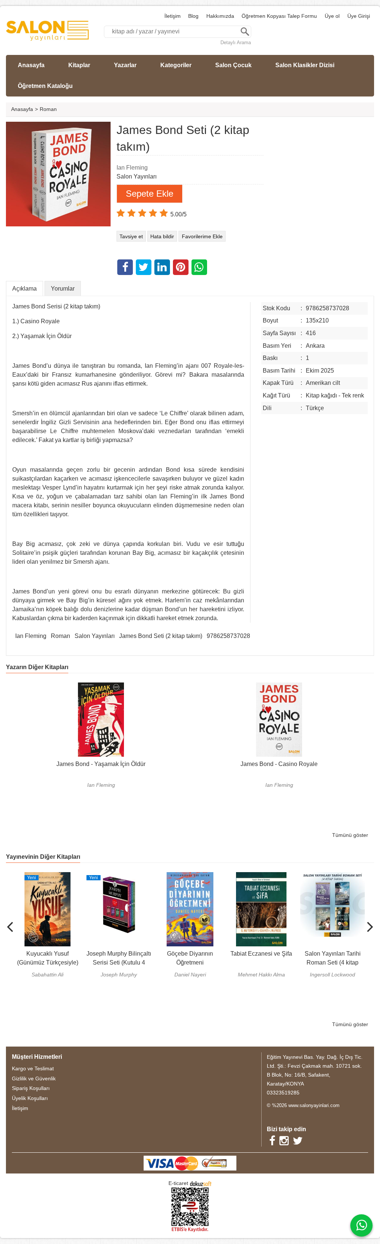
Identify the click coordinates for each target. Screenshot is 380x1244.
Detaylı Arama (235, 42)
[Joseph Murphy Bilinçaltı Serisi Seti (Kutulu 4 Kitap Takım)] (118, 876)
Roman (60, 636)
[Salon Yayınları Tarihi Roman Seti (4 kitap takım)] (332, 876)
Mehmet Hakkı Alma (261, 975)
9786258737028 (228, 636)
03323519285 (283, 1093)
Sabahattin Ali (47, 975)
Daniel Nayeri (190, 975)
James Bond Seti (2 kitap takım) (160, 636)
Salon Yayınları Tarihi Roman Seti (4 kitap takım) (332, 962)
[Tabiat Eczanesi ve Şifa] (261, 876)
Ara (245, 31)
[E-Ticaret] (201, 1183)
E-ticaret (178, 1183)
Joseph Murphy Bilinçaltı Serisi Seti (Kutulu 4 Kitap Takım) (118, 962)
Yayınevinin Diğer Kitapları (43, 857)
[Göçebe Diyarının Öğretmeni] (189, 876)
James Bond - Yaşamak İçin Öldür (100, 764)
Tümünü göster (350, 835)
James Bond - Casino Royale (279, 764)
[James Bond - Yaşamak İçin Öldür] (101, 687)
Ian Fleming (30, 636)
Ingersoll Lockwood (332, 975)
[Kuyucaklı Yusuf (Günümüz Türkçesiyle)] (47, 876)
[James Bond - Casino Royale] (279, 687)
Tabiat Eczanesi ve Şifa (261, 953)
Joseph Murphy (118, 975)
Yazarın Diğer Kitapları (37, 667)
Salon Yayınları (95, 636)
